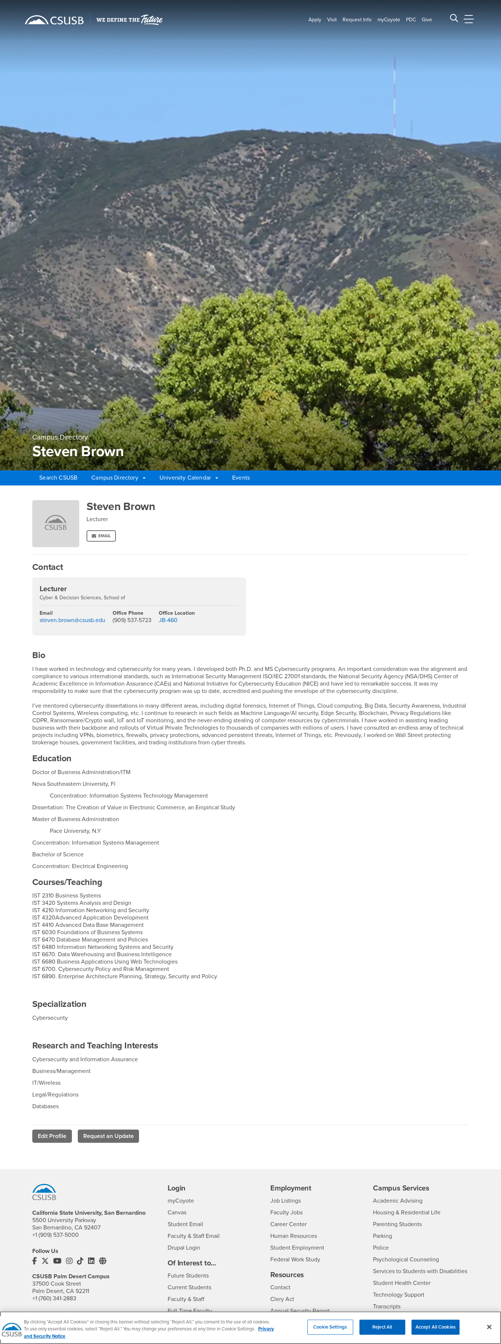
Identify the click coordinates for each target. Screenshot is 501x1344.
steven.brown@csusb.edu (72, 620)
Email (104, 535)
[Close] (489, 1327)
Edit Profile (52, 1136)
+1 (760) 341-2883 (54, 1298)
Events (241, 477)
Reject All (382, 1327)
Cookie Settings (330, 1327)
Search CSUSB (58, 477)
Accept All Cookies (436, 1327)
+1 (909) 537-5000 (55, 1235)
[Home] (54, 20)
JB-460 (168, 620)
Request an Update (108, 1136)
